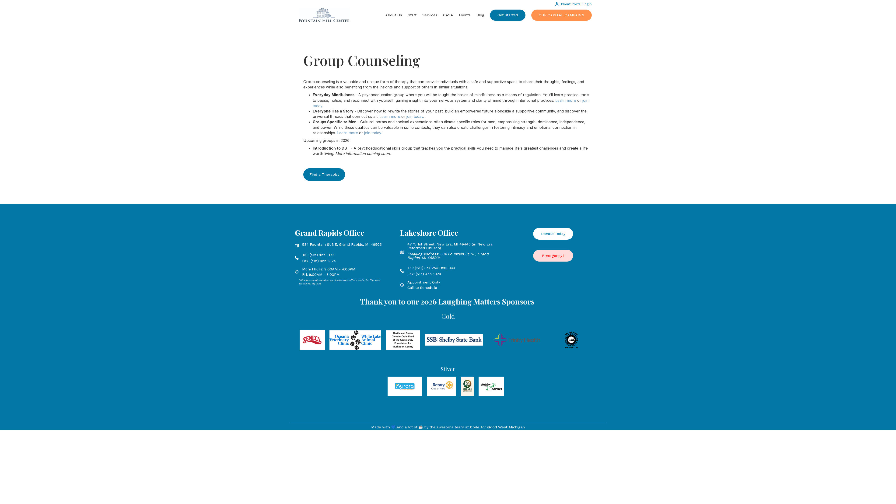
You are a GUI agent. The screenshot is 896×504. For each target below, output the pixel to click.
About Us (393, 15)
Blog (480, 15)
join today (414, 116)
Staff (412, 15)
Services (429, 15)
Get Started (507, 15)
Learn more (565, 100)
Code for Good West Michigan (497, 427)
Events (465, 15)
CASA (448, 15)
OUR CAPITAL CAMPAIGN (561, 15)
